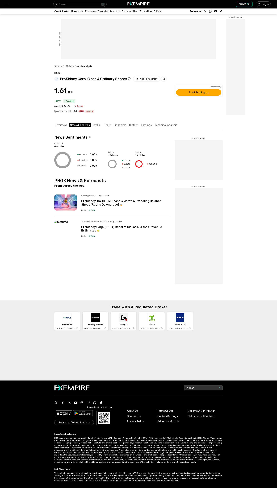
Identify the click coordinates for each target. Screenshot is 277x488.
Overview (61, 125)
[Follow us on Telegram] (221, 11)
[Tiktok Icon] (101, 403)
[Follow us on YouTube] (216, 11)
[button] (6, 4)
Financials (120, 125)
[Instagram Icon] (82, 403)
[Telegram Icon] (88, 403)
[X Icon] (56, 403)
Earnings (146, 125)
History (133, 125)
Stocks (58, 66)
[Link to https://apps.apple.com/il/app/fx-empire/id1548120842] (64, 413)
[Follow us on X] (205, 11)
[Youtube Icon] (75, 403)
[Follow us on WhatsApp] (210, 11)
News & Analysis (80, 125)
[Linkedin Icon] (69, 403)
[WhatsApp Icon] (95, 403)
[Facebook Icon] (63, 403)
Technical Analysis (166, 125)
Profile (97, 125)
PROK (68, 66)
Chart (107, 125)
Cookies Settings (167, 416)
